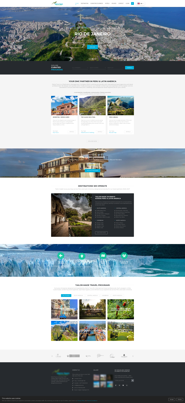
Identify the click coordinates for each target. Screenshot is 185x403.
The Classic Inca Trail (88, 117)
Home (77, 3)
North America (117, 295)
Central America (92, 295)
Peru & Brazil (113, 117)
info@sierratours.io (79, 385)
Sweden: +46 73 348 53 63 (81, 383)
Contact (121, 3)
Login (127, 3)
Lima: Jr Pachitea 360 (79, 387)
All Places (66, 295)
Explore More (92, 141)
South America (78, 295)
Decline (180, 399)
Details (72, 131)
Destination (84, 3)
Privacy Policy (81, 400)
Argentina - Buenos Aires (61, 117)
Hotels (107, 3)
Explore (92, 47)
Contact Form (78, 378)
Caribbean (105, 295)
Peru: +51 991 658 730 (79, 380)
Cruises (114, 3)
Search (129, 67)
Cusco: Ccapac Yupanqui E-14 (81, 390)
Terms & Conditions (92, 400)
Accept (172, 399)
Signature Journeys (96, 3)
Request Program (92, 170)
